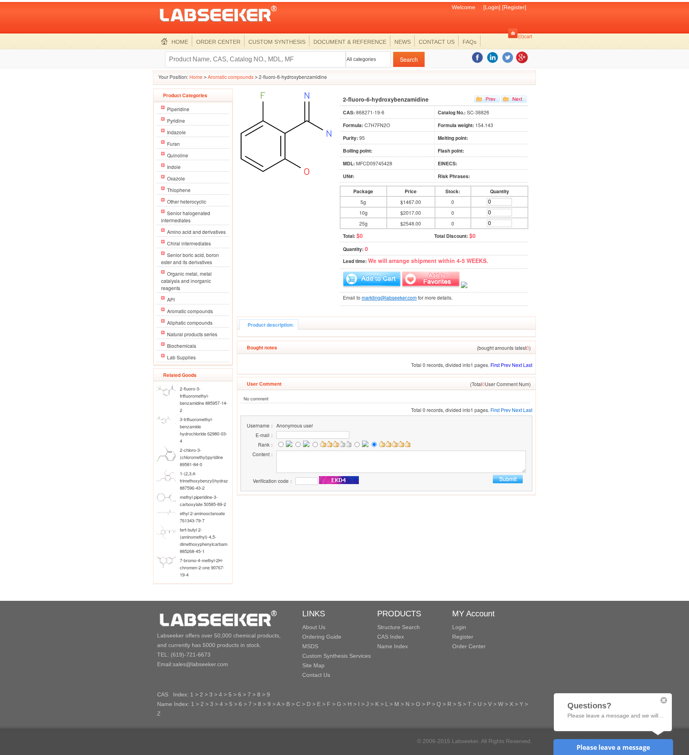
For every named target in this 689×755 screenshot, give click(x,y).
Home (196, 76)
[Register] (514, 7)
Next (517, 364)
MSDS (310, 646)
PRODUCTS (399, 613)
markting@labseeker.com (389, 297)
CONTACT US (437, 42)
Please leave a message (613, 747)
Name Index (392, 646)
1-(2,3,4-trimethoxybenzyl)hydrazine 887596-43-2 (207, 480)
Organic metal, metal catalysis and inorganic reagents (186, 280)
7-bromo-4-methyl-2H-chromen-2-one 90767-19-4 (202, 567)
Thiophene (179, 189)
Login (459, 627)
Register (462, 636)
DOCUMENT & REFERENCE (349, 42)
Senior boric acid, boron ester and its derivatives (190, 258)
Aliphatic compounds (190, 322)
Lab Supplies (181, 357)
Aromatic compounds (231, 76)
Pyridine (176, 120)
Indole (174, 166)
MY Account (473, 613)
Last (527, 364)
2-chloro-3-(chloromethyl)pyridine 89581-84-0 (201, 457)
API (171, 299)
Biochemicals (181, 345)
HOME (179, 42)
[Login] (491, 7)
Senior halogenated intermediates (185, 217)
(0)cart (525, 36)
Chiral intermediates (189, 243)
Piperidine (178, 109)
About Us (313, 627)
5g (363, 201)
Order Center (469, 646)
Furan (173, 143)
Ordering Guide (321, 636)
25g (363, 223)
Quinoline (177, 155)
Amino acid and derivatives (196, 231)
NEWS (402, 42)
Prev (506, 364)
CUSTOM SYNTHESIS (276, 42)
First (495, 364)
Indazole (176, 132)
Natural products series (192, 334)
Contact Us (316, 675)
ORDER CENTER (218, 42)
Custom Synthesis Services (336, 656)
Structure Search (398, 627)
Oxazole (176, 178)
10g (363, 212)
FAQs (469, 42)
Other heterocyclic (186, 201)
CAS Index (390, 636)
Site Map (313, 665)
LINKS (313, 613)
